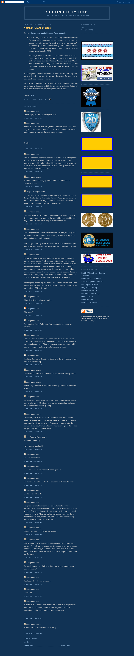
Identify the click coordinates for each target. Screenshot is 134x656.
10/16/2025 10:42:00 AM (33, 409)
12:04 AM (42, 99)
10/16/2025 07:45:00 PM (33, 522)
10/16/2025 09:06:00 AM (33, 315)
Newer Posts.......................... (35, 646)
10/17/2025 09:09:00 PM (33, 633)
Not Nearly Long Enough (90, 293)
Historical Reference (89, 290)
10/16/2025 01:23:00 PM (33, 473)
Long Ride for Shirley (89, 288)
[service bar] (97, 150)
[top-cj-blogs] (91, 131)
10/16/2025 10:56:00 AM (33, 431)
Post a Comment (31, 638)
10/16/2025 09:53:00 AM (33, 365)
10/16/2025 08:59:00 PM (33, 534)
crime (32, 95)
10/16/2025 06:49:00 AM (33, 224)
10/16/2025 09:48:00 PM (33, 572)
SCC (83, 27)
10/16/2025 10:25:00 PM (33, 584)
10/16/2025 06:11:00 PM (33, 497)
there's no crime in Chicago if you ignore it (48, 33)
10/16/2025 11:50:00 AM (33, 461)
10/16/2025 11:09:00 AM (33, 449)
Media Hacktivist (87, 299)
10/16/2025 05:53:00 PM (33, 485)
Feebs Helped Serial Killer (91, 279)
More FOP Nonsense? (89, 302)
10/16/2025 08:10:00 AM (33, 291)
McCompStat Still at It (89, 285)
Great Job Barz (87, 296)
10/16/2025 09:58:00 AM (33, 377)
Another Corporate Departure (92, 282)
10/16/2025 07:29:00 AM (33, 249)
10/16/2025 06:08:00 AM (33, 206)
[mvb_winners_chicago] (91, 106)
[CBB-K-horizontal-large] (97, 248)
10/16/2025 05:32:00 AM (33, 186)
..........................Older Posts (59, 646)
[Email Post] (49, 99)
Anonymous (30, 309)
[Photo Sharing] (97, 59)
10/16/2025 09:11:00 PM (33, 557)
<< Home (27, 642)
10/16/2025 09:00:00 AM (33, 303)
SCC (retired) (87, 30)
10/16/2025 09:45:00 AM (33, 330)
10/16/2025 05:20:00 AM (33, 172)
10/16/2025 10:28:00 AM (33, 391)
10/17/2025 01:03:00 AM (33, 596)
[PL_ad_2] (97, 81)
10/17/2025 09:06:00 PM (33, 619)
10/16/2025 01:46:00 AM (33, 149)
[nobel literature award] (97, 226)
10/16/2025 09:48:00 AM (33, 350)
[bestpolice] (97, 263)
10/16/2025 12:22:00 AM (33, 118)
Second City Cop (67, 12)
